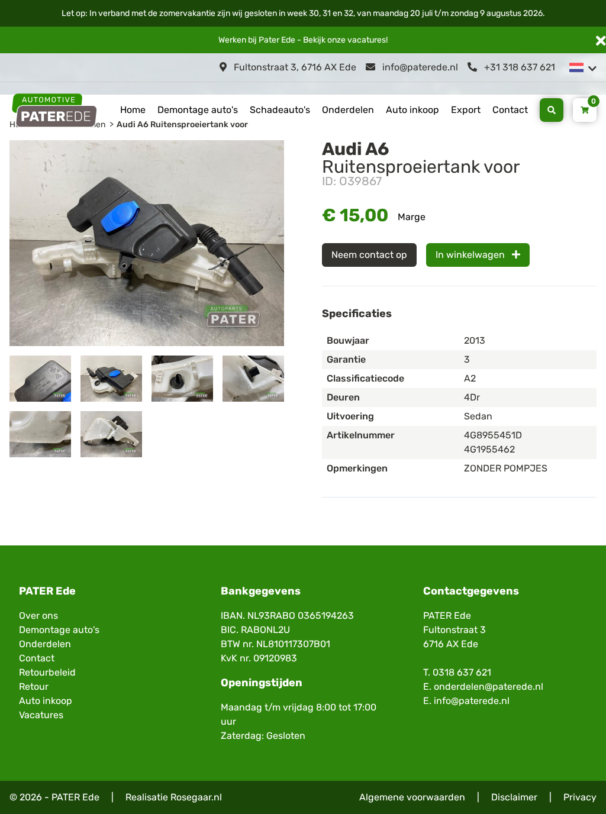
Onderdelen (348, 109)
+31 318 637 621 (518, 67)
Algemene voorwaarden (412, 797)
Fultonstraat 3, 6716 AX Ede (293, 67)
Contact (510, 109)
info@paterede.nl (419, 67)
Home (133, 109)
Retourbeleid (47, 672)
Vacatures (41, 715)
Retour (34, 686)
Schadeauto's (280, 109)
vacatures (366, 40)
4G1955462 (489, 449)
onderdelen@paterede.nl (488, 686)
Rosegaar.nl (196, 797)
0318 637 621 (462, 672)
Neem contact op (369, 254)
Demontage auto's (197, 109)
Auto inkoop (412, 109)
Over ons (38, 615)
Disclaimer (514, 797)
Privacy (580, 797)
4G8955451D (493, 435)
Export (466, 109)
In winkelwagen (471, 254)
